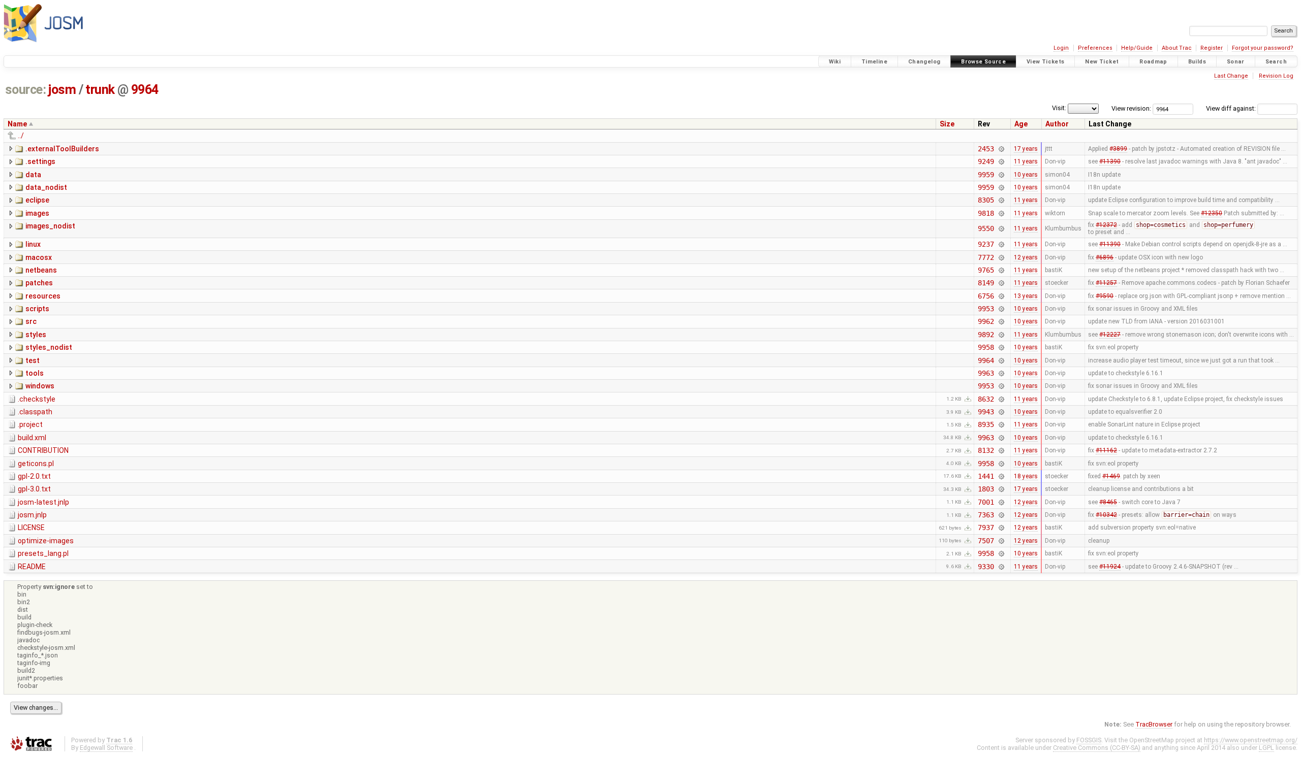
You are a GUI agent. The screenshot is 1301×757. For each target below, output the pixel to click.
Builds (1197, 61)
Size (947, 124)
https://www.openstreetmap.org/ (1250, 740)
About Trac (1177, 48)
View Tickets (1046, 61)
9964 (145, 89)
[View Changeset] (1001, 149)
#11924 (1110, 566)
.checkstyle (36, 399)
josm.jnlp (32, 515)
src (31, 321)
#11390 (1110, 161)
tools (34, 373)
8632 (986, 399)
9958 (986, 347)
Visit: (1059, 108)
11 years (1026, 161)
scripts (37, 309)
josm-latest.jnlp (43, 502)
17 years (1026, 148)
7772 (986, 257)
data (33, 175)
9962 (986, 321)
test (32, 360)
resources (42, 296)
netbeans (41, 270)
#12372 (1106, 224)
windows (39, 386)
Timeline (874, 61)
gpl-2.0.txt (34, 476)
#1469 (1111, 476)
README (32, 567)
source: (25, 89)
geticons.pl (36, 463)
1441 (986, 476)
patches (39, 283)
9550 (986, 228)
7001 (986, 502)
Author (1057, 124)
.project (30, 424)
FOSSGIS (1088, 740)
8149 (986, 283)
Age (1021, 124)
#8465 (1108, 502)
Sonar (1236, 61)
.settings (40, 161)
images (37, 213)
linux (33, 244)
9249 (986, 161)
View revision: (1131, 108)
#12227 (1110, 334)
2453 (986, 149)
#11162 (1106, 450)
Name (17, 124)
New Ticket (1102, 61)
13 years (1026, 296)
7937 (986, 527)
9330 (986, 567)
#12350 (1211, 213)
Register (1211, 48)
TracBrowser (1153, 724)
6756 (986, 296)
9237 (986, 244)
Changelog (924, 61)
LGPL (1266, 747)
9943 (986, 412)
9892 (986, 335)
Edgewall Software (106, 747)
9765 (986, 270)
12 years (1026, 257)
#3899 (1118, 148)
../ (21, 135)
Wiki (835, 61)
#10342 (1106, 514)
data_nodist (46, 187)
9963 (986, 373)
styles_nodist (48, 347)
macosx (38, 257)
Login (1061, 48)
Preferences (1095, 48)
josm (62, 89)
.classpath (35, 412)
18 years (1026, 476)
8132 (986, 450)
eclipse (37, 200)
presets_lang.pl (43, 553)
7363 (986, 515)
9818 (986, 213)
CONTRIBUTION (43, 450)
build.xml (32, 438)
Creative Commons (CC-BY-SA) (1096, 747)
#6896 (1104, 257)
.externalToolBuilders (62, 149)
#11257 (1106, 282)
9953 (986, 309)
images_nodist (50, 226)
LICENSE (31, 527)
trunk (100, 89)
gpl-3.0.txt (34, 489)
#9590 (1104, 296)
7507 (986, 541)
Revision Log (1276, 76)
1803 (986, 489)
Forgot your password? (1262, 48)
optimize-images (46, 541)
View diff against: (1231, 108)
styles (35, 335)
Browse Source (983, 61)
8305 (986, 200)
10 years (1026, 174)
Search (1276, 61)
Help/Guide (1137, 48)
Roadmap (1153, 61)
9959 (986, 175)
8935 (986, 424)
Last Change (1231, 76)
